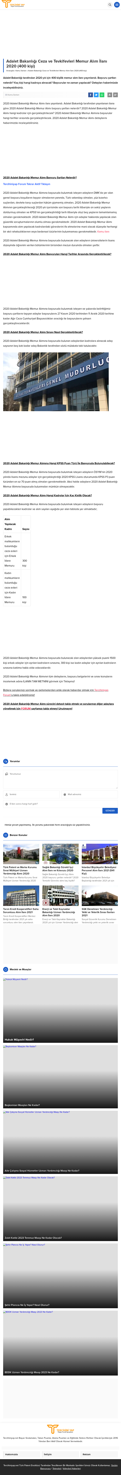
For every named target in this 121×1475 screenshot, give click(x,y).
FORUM (26, 708)
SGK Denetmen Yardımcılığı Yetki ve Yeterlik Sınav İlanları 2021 (98, 912)
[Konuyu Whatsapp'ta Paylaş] (102, 94)
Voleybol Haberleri (72, 1468)
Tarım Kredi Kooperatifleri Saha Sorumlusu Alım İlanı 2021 (21, 911)
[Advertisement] (60, 151)
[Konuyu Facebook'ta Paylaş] (90, 94)
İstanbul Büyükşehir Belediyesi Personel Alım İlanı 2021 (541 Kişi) (99, 870)
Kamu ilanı (103, 231)
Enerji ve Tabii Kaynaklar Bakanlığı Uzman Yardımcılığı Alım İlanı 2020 (58, 912)
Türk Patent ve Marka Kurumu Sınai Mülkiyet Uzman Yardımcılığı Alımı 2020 (20, 870)
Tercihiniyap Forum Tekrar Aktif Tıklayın (26, 184)
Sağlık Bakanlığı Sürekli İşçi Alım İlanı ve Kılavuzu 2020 (57, 869)
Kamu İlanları (21, 71)
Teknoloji (57, 1468)
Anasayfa (10, 71)
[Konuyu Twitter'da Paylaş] (96, 94)
